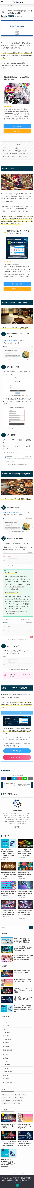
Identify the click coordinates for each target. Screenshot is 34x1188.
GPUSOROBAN (6, 1100)
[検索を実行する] (31, 927)
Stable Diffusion (8, 1039)
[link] (15, 826)
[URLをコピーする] (30, 778)
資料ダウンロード (17, 289)
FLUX (16, 1097)
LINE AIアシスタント (17, 1100)
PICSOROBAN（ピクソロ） (9, 1103)
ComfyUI (4, 1097)
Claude (24, 1094)
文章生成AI (6, 1025)
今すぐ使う (17, 131)
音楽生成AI (6, 1046)
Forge (21, 1097)
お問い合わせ (24, 1173)
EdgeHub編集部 (17, 810)
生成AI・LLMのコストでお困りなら (16, 156)
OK (17, 1185)
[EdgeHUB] (17, 2)
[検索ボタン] (32, 2)
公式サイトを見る (17, 284)
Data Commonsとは (11, 148)
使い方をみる (17, 126)
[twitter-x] (18, 826)
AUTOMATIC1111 (16, 1094)
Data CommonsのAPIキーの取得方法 (16, 153)
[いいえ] (32, 1181)
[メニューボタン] (2, 2)
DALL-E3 (11, 1097)
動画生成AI (6, 1042)
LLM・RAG (10, 16)
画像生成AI (6, 1036)
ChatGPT (6, 1029)
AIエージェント (6, 1094)
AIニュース (6, 1022)
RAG (19, 1103)
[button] (3, 778)
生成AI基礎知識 (7, 1050)
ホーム (8, 1173)
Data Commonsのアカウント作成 (15, 151)
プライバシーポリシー (15, 1173)
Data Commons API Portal (10, 340)
